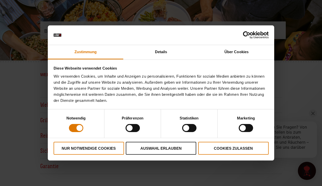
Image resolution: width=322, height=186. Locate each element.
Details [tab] (161, 52)
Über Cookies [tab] (236, 52)
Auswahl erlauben (161, 148)
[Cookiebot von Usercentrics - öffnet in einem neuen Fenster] (247, 35)
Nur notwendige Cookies (89, 148)
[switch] (133, 128)
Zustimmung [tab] (85, 52)
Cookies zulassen (233, 148)
